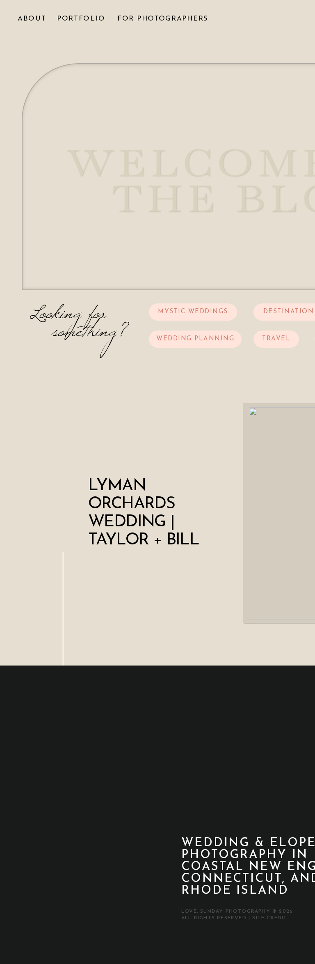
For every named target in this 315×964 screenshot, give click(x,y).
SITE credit (269, 918)
